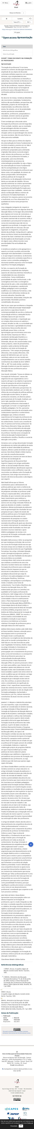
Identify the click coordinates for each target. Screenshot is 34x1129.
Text (4, 46)
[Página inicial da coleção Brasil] (17, 1084)
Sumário (20, 19)
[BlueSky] (13, 1096)
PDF (28, 22)
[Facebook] (18, 1096)
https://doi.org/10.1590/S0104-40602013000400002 (17, 29)
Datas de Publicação (8, 54)
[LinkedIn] (17, 1096)
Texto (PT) (17, 22)
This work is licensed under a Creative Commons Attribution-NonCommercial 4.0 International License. (17, 1032)
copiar (17, 32)
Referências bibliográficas (10, 50)
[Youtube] (20, 1096)
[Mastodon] (15, 1096)
